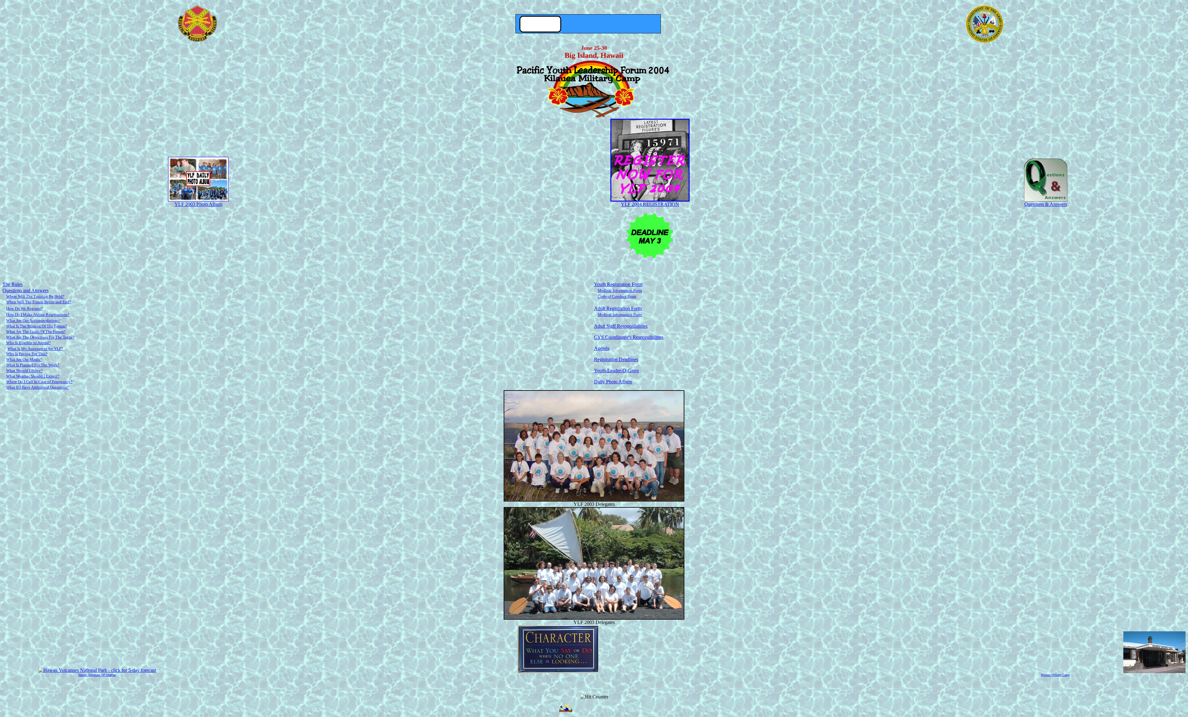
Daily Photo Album (613, 381)
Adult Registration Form (618, 308)
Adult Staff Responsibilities (621, 326)
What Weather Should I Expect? (32, 376)
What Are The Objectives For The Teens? (40, 337)
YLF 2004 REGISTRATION (650, 204)
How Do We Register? (24, 308)
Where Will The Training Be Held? (35, 296)
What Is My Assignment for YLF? (35, 348)
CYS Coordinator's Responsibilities (628, 337)
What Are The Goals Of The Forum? (36, 331)
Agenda (601, 348)
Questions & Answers (1045, 204)
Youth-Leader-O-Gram (616, 370)
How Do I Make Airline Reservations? (37, 314)
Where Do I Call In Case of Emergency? (39, 381)
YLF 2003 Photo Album (198, 204)
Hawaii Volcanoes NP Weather (97, 674)
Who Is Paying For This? (26, 354)
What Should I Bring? (24, 370)
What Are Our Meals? (24, 359)
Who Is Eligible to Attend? (28, 342)
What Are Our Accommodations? (33, 320)
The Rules (12, 284)
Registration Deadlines (616, 359)
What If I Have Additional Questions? (37, 387)
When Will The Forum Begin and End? (38, 302)
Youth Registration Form (618, 284)
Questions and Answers (25, 290)
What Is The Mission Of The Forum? (36, 326)
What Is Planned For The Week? (32, 365)
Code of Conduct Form (617, 296)
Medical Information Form (620, 290)
